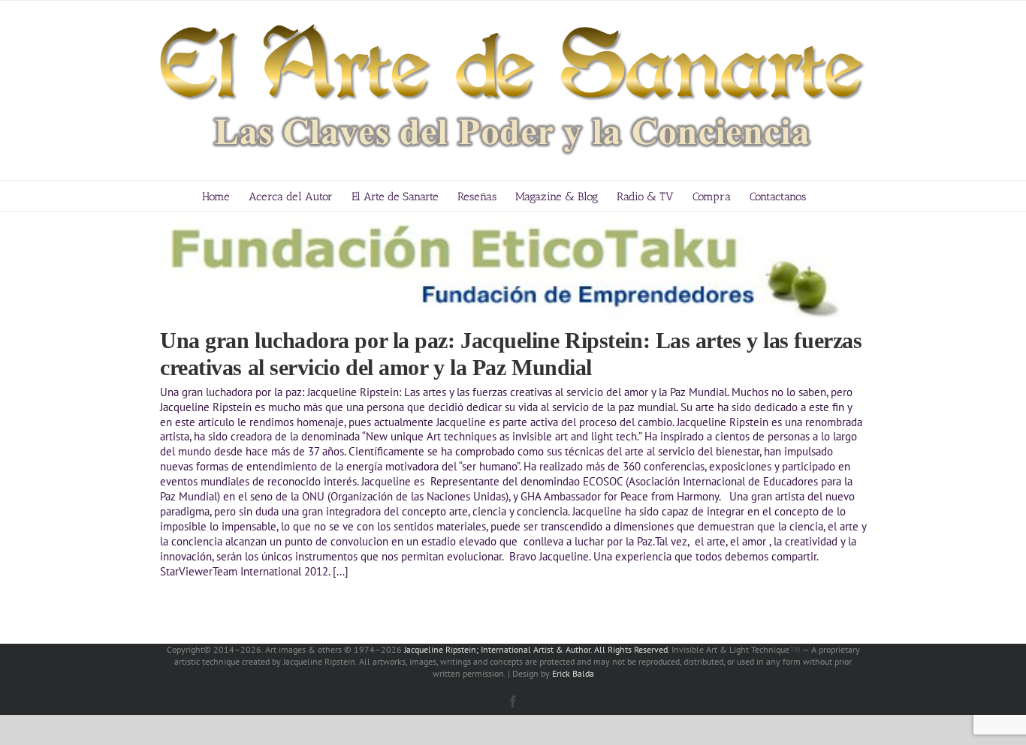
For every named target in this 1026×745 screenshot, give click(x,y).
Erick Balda (573, 673)
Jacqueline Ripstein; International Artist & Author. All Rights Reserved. (536, 649)
